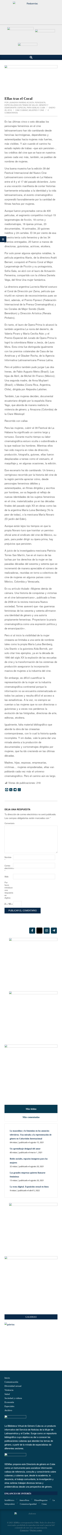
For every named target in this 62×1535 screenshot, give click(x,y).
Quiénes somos (36, 1530)
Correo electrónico (8, 868)
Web (6, 876)
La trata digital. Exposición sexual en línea (29, 1187)
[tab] (31, 1109)
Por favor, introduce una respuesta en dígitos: (8, 890)
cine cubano (21, 110)
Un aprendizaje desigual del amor (25, 1149)
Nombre (8, 858)
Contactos (24, 1530)
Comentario (8, 823)
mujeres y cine (36, 110)
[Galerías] (31, 1324)
